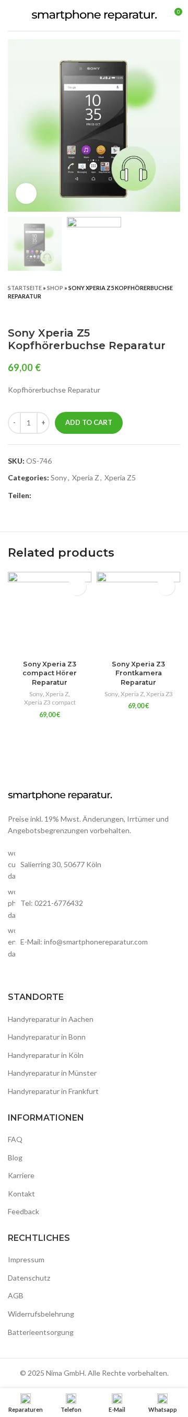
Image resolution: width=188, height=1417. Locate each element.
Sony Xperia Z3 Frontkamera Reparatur (138, 673)
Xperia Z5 (120, 477)
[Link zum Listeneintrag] (94, 903)
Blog (15, 1157)
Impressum (26, 1259)
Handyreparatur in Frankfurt (53, 1091)
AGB (16, 1295)
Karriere (21, 1175)
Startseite (25, 287)
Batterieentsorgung (41, 1332)
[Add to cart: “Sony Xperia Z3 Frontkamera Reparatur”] (166, 586)
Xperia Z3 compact (50, 702)
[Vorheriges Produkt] (154, 311)
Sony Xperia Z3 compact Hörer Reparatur (49, 673)
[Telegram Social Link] (88, 495)
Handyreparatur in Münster (52, 1072)
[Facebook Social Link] (40, 495)
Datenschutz (29, 1277)
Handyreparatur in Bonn (47, 1036)
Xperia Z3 (159, 694)
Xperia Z (85, 477)
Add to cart (88, 422)
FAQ (15, 1139)
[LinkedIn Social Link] (76, 495)
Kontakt (21, 1193)
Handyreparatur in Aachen (50, 1019)
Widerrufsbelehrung (41, 1313)
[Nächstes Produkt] (175, 311)
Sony (59, 477)
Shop (55, 287)
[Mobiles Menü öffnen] (12, 15)
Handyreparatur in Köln (46, 1055)
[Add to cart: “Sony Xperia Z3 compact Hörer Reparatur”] (77, 586)
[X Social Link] (52, 495)
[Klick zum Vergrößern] (26, 193)
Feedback (23, 1211)
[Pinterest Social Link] (64, 495)
